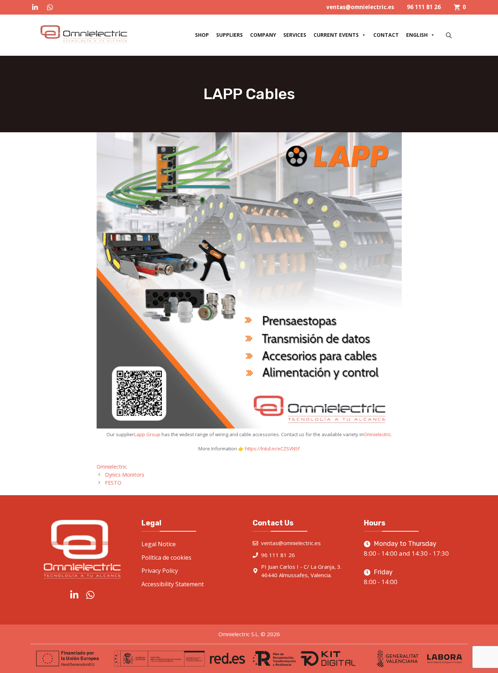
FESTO (113, 482)
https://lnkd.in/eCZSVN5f (272, 448)
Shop (202, 34)
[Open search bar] (449, 35)
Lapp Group (147, 434)
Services (294, 34)
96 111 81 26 (424, 7)
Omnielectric (377, 434)
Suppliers (229, 34)
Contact (386, 34)
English (417, 34)
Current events (336, 34)
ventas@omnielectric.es (360, 7)
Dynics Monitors (124, 474)
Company (263, 34)
